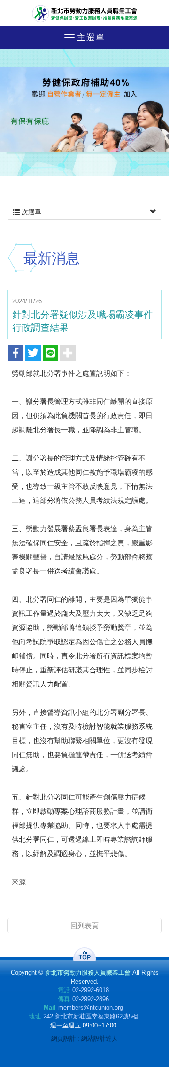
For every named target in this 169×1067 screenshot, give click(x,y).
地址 (35, 1016)
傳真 (64, 998)
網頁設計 (63, 1038)
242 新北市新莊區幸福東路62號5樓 (90, 1016)
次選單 (30, 212)
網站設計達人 (99, 1038)
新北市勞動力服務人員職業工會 (84, 13)
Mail (50, 1007)
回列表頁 (84, 926)
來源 (19, 882)
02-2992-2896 (90, 998)
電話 (64, 990)
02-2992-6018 (90, 990)
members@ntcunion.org (90, 1007)
